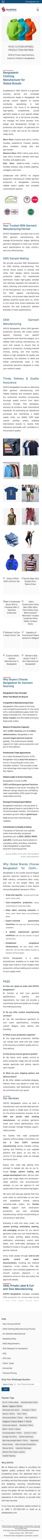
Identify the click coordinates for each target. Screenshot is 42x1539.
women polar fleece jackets (14, 1452)
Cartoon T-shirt (30, 1433)
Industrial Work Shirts (29, 1402)
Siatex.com (13, 1467)
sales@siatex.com (33, 2)
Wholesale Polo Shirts (11, 1410)
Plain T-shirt (22, 1414)
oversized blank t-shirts (12, 1433)
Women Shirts (8, 1448)
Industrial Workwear (23, 1448)
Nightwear (34, 1440)
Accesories (7, 1368)
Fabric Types (8, 1363)
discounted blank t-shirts (13, 1418)
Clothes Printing (10, 1373)
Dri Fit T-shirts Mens (10, 1402)
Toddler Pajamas (9, 1456)
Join (5, 1389)
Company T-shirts (29, 1410)
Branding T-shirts (26, 1425)
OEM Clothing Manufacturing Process (19, 1329)
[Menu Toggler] (3, 1)
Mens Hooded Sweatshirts (25, 1444)
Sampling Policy (9, 1339)
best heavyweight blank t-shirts (15, 1440)
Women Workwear (26, 1437)
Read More (9, 1305)
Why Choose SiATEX (11, 1324)
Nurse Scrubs (8, 1444)
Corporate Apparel (10, 1425)
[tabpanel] (21, 29)
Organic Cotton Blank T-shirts (17, 1421)
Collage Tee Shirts (10, 1437)
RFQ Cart (7, 1358)
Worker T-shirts (9, 1414)
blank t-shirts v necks (11, 1429)
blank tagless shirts (12, 1406)
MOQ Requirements (11, 1343)
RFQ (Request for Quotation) (15, 1348)
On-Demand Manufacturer (14, 1334)
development (34, 1480)
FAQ (4, 1353)
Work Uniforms (31, 1418)
